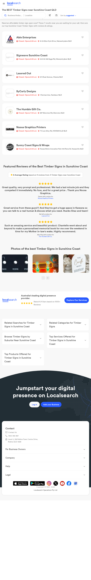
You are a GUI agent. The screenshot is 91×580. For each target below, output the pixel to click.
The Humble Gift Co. (45, 236)
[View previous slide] (43, 278)
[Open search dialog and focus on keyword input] (4, 15)
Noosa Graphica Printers (45, 198)
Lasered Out (46, 216)
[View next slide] (48, 278)
